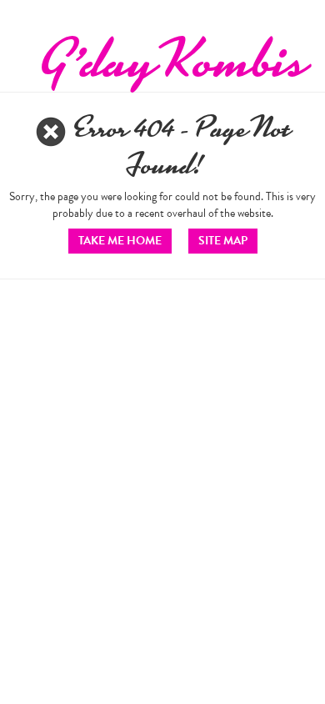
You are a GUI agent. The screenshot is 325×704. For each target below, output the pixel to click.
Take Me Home (120, 240)
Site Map (223, 240)
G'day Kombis (171, 58)
